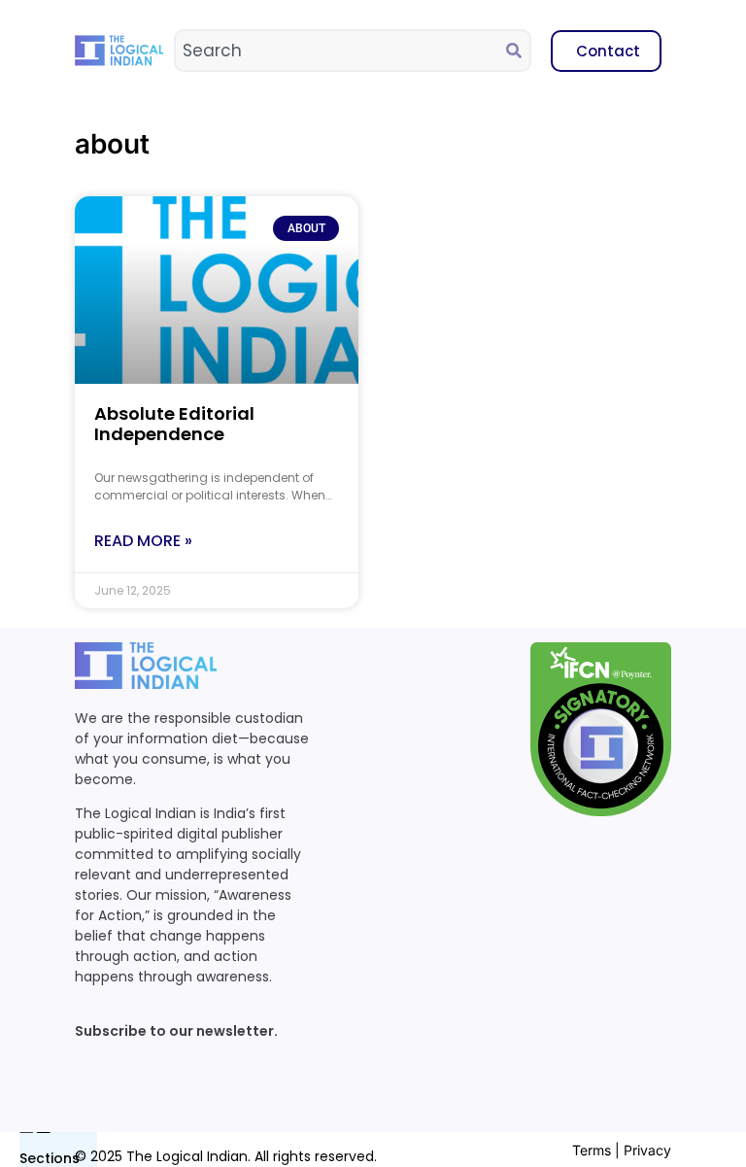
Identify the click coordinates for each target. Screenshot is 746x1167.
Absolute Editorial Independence (174, 424)
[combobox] (341, 50)
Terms (591, 1150)
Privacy (647, 1150)
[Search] (517, 50)
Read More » (143, 541)
